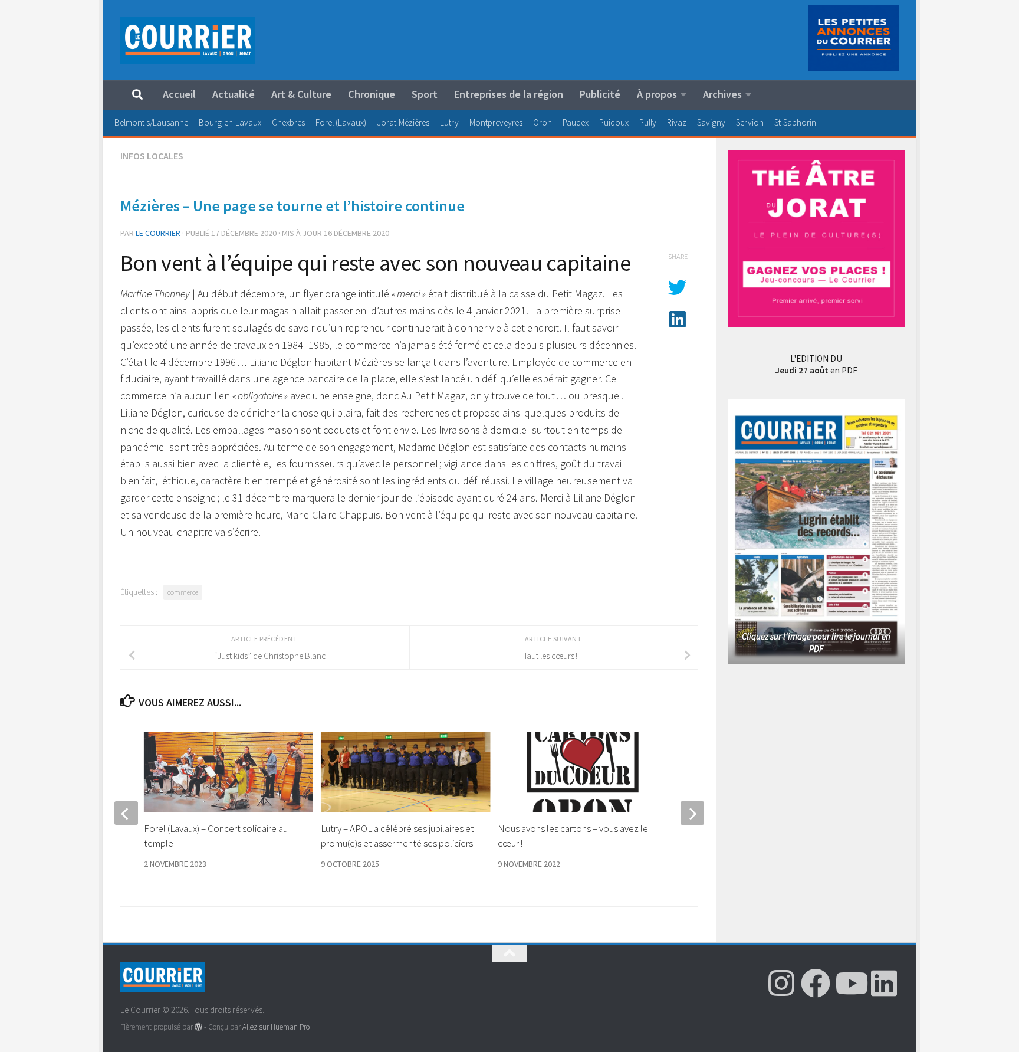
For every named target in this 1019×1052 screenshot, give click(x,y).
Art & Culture (301, 94)
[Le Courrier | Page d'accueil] (187, 40)
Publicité (600, 94)
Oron (542, 122)
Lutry (449, 122)
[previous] (126, 813)
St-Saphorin (795, 122)
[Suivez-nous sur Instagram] (781, 983)
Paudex (576, 122)
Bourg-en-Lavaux (230, 122)
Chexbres (288, 122)
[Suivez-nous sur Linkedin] (884, 983)
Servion (750, 122)
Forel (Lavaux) (340, 122)
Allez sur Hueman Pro (276, 1027)
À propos (657, 94)
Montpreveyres (495, 122)
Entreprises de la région (508, 94)
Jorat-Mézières (403, 122)
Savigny (711, 122)
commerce (182, 592)
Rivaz (676, 122)
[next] (692, 813)
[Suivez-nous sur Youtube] (849, 983)
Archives (722, 94)
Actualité (233, 94)
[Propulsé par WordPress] (198, 1027)
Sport (425, 94)
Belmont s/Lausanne (151, 122)
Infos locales (151, 156)
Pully (647, 122)
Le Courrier (158, 233)
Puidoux (614, 122)
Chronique (371, 94)
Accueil (179, 94)
